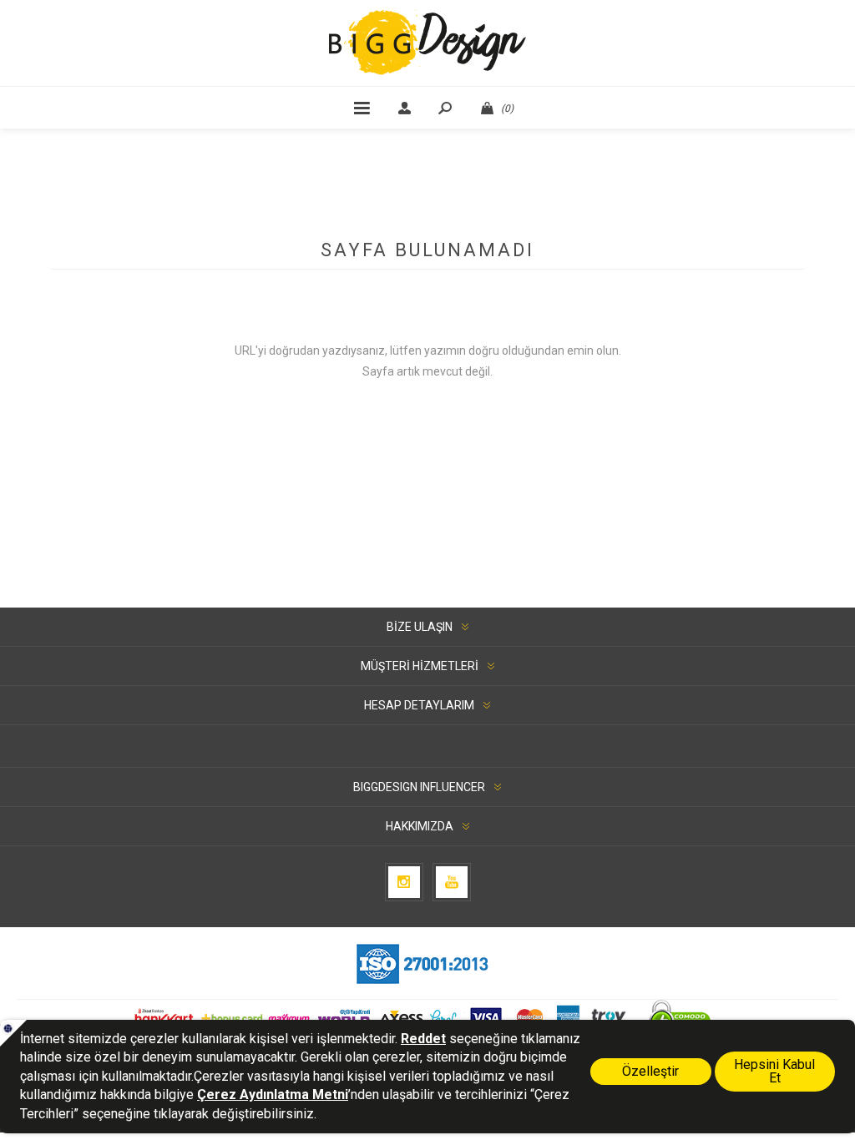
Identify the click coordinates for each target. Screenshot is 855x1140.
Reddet (423, 1039)
